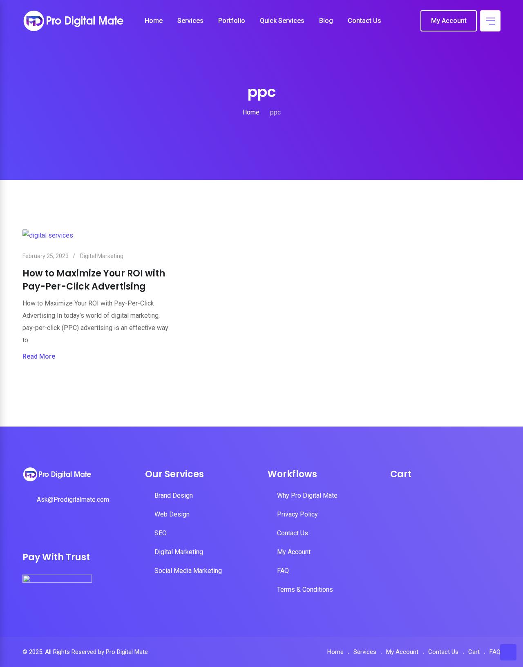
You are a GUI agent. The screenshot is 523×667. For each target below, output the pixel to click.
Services (190, 21)
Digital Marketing (101, 256)
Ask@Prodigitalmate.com (73, 499)
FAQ (283, 571)
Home (154, 21)
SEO (160, 533)
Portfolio (231, 21)
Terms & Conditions (305, 589)
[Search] (408, 21)
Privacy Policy (297, 514)
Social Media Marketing (188, 571)
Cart (474, 652)
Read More (38, 356)
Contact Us (364, 21)
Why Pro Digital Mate (307, 495)
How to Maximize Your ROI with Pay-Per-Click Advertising (93, 280)
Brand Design (173, 495)
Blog (326, 21)
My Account (449, 21)
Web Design (172, 514)
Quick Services (282, 21)
